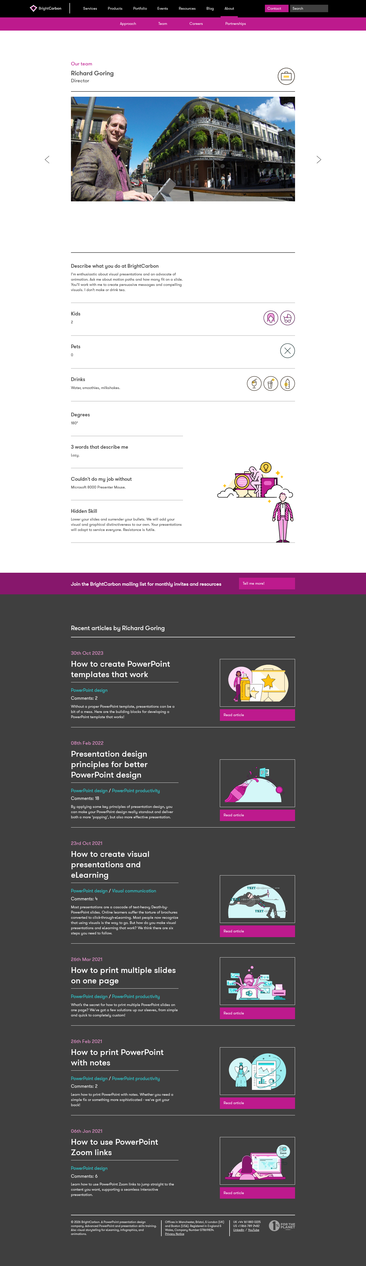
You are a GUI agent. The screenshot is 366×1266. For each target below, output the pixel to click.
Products (115, 8)
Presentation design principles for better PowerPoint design (109, 764)
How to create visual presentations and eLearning (110, 864)
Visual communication (134, 891)
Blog (210, 8)
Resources (187, 8)
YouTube (253, 1230)
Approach (128, 23)
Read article (234, 715)
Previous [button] (47, 159)
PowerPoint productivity (136, 790)
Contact (274, 8)
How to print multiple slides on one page (123, 975)
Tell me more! (253, 583)
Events (162, 8)
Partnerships (235, 23)
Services (90, 8)
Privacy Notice (174, 1234)
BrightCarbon (49, 8)
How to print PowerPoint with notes (117, 1057)
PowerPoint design (89, 690)
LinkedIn (238, 1230)
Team (162, 23)
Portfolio (140, 8)
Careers (196, 23)
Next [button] (319, 159)
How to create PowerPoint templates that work (120, 669)
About (229, 8)
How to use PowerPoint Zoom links (114, 1147)
